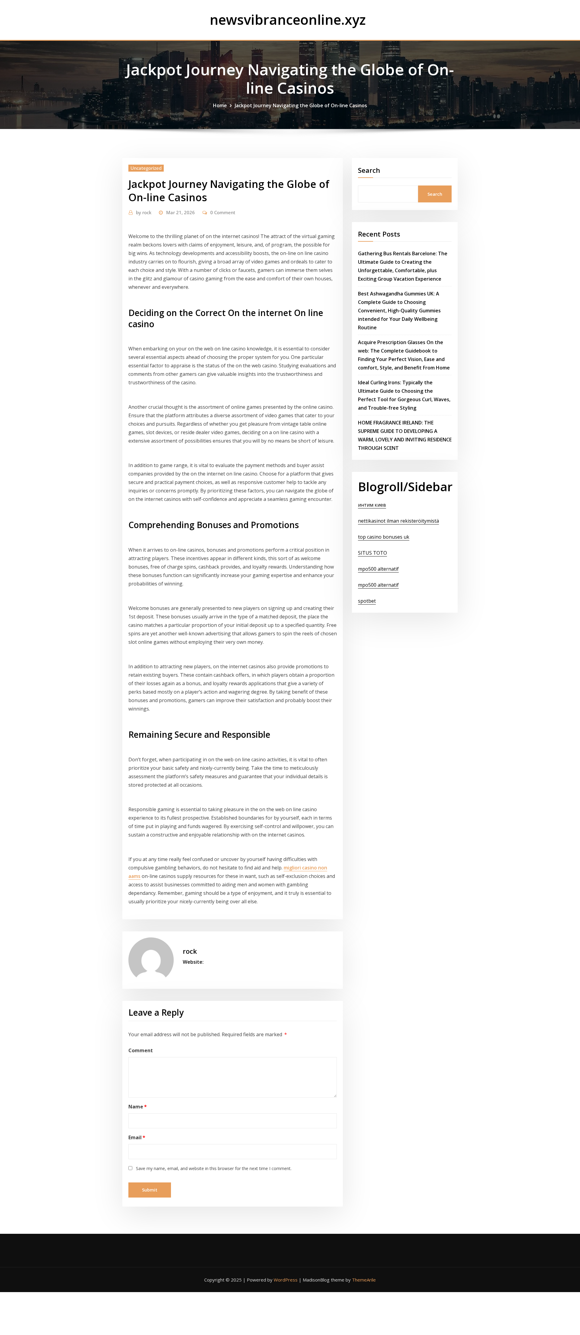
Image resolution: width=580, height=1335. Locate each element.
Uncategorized (146, 168)
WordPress (286, 1280)
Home (220, 105)
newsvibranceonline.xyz (288, 19)
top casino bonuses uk (383, 537)
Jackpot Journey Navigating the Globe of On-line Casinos (301, 105)
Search (369, 170)
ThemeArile (364, 1280)
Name (137, 1106)
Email (136, 1137)
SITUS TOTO (372, 553)
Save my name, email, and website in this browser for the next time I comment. (214, 1168)
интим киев (372, 504)
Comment (140, 1050)
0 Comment (222, 212)
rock (143, 212)
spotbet (367, 601)
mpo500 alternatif (378, 569)
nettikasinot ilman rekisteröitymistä (398, 521)
